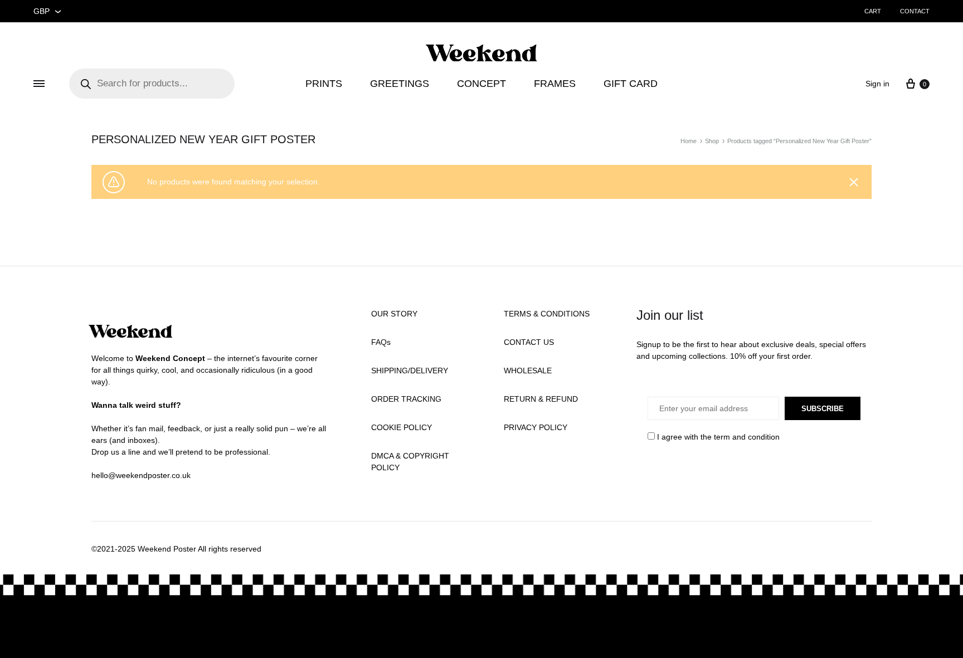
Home (688, 141)
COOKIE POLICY (401, 427)
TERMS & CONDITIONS (547, 313)
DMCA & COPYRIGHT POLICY (410, 461)
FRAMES (555, 83)
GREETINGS (399, 83)
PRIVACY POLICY (535, 427)
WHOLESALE (528, 370)
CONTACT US (529, 342)
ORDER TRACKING (406, 398)
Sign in (877, 83)
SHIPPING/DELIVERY (409, 370)
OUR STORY (394, 313)
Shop (712, 141)
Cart (872, 11)
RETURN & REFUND (541, 398)
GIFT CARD (631, 83)
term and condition (747, 436)
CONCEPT (481, 83)
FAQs (381, 342)
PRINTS (323, 83)
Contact (915, 11)
